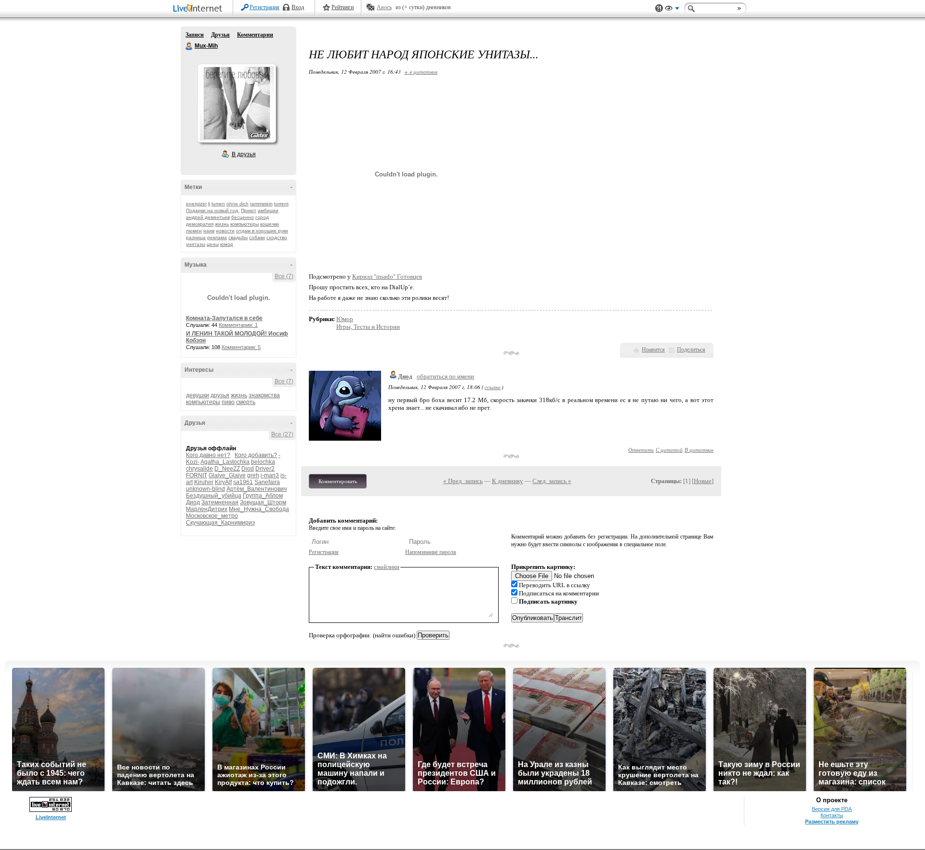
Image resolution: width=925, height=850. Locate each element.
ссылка (493, 387)
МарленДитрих (206, 509)
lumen (218, 203)
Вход (297, 7)
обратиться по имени (445, 376)
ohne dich (237, 203)
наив (208, 230)
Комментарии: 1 (238, 325)
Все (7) (284, 276)
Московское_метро (212, 516)
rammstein (261, 203)
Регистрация (264, 7)
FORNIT (196, 475)
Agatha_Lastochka (225, 462)
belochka (263, 462)
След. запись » (551, 481)
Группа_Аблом (263, 495)
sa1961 (243, 482)
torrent (281, 203)
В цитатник (699, 449)
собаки (257, 237)
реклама (217, 237)
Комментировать (337, 481)
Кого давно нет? (208, 455)
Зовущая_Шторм (263, 502)
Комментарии (255, 34)
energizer (196, 203)
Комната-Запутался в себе (224, 318)
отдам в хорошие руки (262, 230)
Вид (672, 9)
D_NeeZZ (227, 468)
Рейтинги (342, 7)
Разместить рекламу (832, 821)
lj (209, 203)
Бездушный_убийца (213, 495)
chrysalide (199, 468)
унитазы (195, 244)
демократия (199, 224)
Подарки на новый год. (212, 210)
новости (225, 230)
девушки (197, 395)
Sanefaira (267, 482)
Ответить (641, 449)
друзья (220, 395)
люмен (194, 230)
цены (213, 244)
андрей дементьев (208, 217)
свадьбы (238, 237)
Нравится (653, 349)
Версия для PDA (832, 809)
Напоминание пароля (430, 552)
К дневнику (507, 481)
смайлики (386, 566)
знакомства (264, 395)
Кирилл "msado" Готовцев (387, 276)
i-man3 (270, 475)
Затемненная (219, 502)
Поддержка (659, 8)
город (262, 217)
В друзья (244, 154)
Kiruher (203, 482)
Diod (247, 468)
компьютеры (244, 224)
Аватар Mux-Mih (236, 103)
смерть (245, 402)
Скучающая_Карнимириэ (220, 522)
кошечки (269, 224)
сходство (276, 237)
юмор (226, 244)
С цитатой (669, 449)
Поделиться (691, 349)
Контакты (831, 815)
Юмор (344, 319)
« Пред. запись (463, 481)
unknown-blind (205, 489)
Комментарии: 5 (241, 347)
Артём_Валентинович (256, 489)
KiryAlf (223, 482)
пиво (228, 402)
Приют (248, 210)
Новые (703, 481)
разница (196, 237)
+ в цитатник (420, 71)
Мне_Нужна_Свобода (259, 509)
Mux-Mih (189, 46)
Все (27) (282, 434)
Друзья (220, 34)
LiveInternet (199, 9)
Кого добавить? (256, 455)
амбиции (268, 210)
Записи (194, 34)
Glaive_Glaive (227, 475)
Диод (193, 502)
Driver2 (265, 468)
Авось (384, 7)
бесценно (242, 217)
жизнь (222, 224)
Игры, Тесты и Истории (368, 326)
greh (253, 475)
